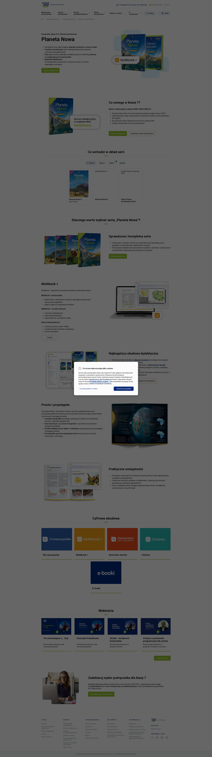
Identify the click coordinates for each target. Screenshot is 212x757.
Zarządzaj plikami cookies (88, 389)
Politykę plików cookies (100, 381)
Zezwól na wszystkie (123, 389)
